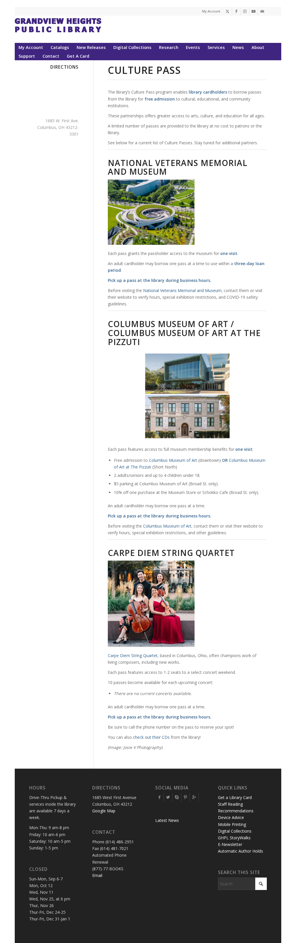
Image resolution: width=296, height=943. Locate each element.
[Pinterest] (185, 797)
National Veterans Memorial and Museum (182, 290)
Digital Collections (234, 831)
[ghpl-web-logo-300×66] (58, 29)
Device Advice (231, 817)
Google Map (103, 811)
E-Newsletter (230, 844)
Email (97, 875)
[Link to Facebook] (236, 11)
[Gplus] (194, 797)
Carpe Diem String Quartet (133, 655)
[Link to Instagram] (245, 11)
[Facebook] (159, 797)
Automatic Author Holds (240, 851)
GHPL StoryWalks (234, 837)
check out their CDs (151, 737)
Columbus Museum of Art (173, 460)
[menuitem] (31, 47)
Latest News (167, 820)
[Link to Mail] (262, 11)
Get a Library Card (235, 797)
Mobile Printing (232, 824)
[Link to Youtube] (253, 11)
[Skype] (177, 797)
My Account (211, 11)
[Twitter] (168, 797)
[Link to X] (227, 11)
